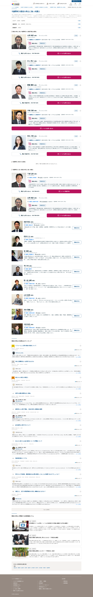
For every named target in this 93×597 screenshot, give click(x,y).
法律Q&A (15, 583)
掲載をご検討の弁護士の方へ (45, 588)
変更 (79, 20)
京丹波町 (40, 567)
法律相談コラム (16, 585)
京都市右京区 (32, 313)
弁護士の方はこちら (76, 1)
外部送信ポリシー (43, 586)
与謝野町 (31, 39)
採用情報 (65, 583)
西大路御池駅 (44, 201)
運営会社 (65, 581)
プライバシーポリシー (44, 585)
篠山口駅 (38, 254)
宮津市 (26, 567)
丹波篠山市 (31, 239)
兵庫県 (26, 239)
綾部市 (22, 567)
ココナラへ (15, 1)
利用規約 (41, 583)
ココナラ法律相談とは (18, 581)
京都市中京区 (35, 201)
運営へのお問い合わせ (18, 590)
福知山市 (31, 225)
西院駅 (38, 313)
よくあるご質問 (16, 588)
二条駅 (38, 283)
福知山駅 (37, 225)
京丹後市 (34, 177)
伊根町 (44, 567)
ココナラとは (16, 586)
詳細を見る (76, 227)
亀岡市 (30, 268)
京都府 (30, 177)
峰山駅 (41, 177)
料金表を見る (42, 43)
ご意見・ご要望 (42, 581)
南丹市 (37, 567)
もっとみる (46, 509)
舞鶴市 (19, 567)
